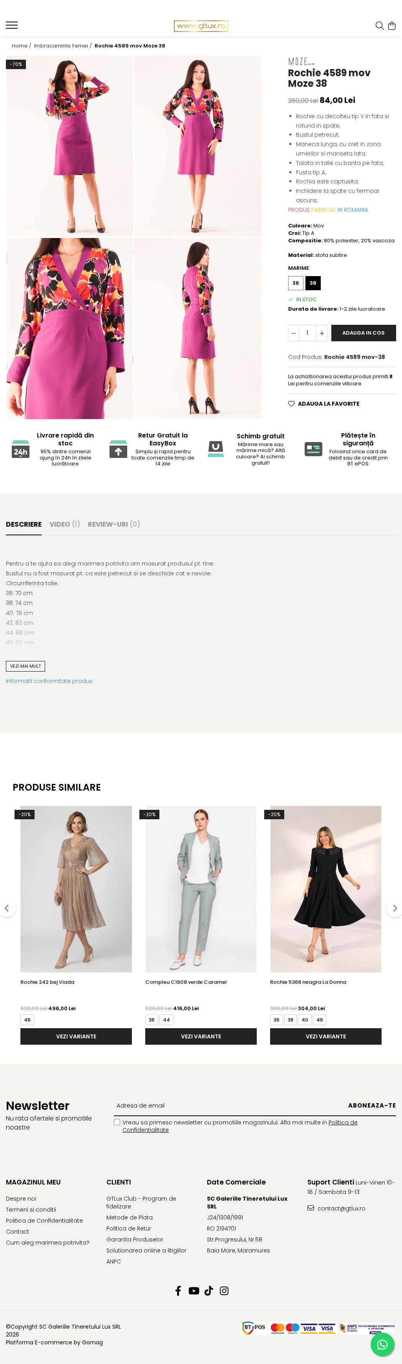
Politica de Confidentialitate (44, 1221)
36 (295, 283)
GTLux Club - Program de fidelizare (141, 1202)
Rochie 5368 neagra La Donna (308, 982)
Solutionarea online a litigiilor (146, 1250)
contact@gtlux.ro (340, 1208)
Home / (22, 45)
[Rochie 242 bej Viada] (76, 889)
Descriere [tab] (24, 524)
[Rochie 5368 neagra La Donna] (325, 889)
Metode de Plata (129, 1217)
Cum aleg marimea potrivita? (48, 1243)
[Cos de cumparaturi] (392, 26)
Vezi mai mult (25, 666)
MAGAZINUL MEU (33, 1182)
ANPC (113, 1261)
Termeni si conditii (31, 1210)
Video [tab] (64, 524)
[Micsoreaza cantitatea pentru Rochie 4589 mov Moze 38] (293, 333)
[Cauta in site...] (380, 26)
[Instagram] (224, 1291)
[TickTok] (209, 1291)
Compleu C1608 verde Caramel (186, 982)
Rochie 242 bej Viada (47, 982)
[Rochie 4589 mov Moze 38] (70, 146)
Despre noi (21, 1199)
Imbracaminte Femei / (63, 45)
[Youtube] (193, 1291)
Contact (17, 1232)
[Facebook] (178, 1291)
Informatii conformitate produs (49, 681)
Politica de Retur (128, 1228)
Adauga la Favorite (329, 404)
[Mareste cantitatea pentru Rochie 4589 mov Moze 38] (321, 333)
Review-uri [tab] (114, 524)
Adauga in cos (363, 333)
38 (313, 283)
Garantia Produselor (134, 1239)
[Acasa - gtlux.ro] (201, 26)
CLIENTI (118, 1182)
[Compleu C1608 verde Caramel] (201, 889)
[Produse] (13, 27)
